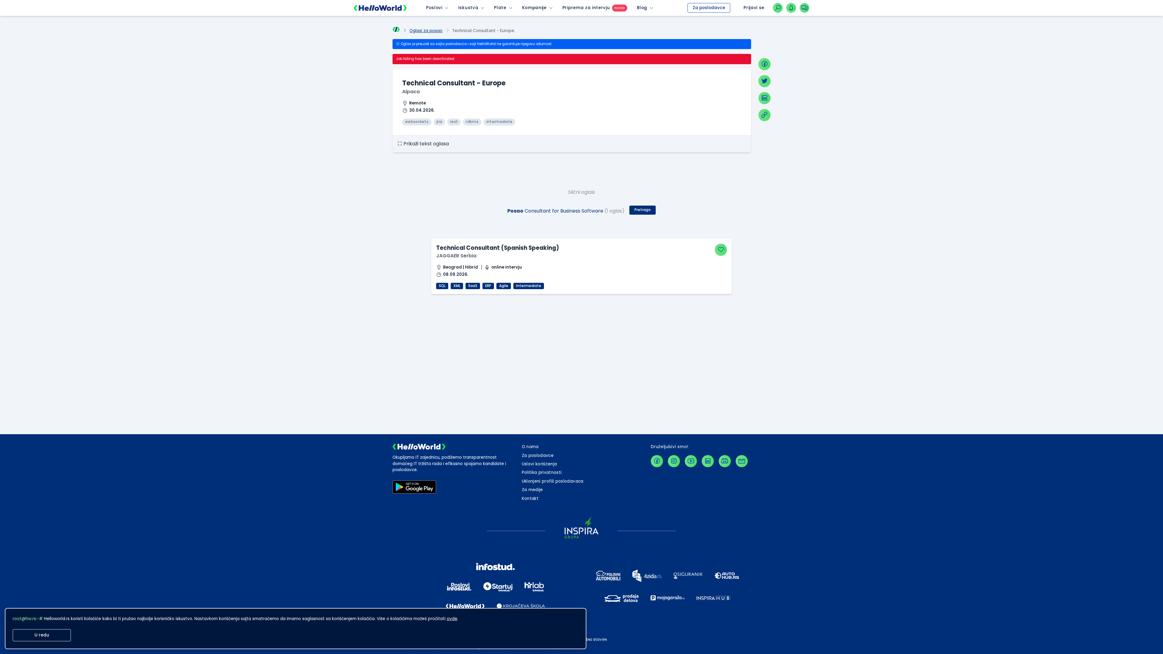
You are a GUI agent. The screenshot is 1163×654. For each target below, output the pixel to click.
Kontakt (530, 498)
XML (456, 285)
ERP (488, 285)
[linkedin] (764, 98)
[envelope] (742, 461)
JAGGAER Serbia (456, 255)
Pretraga (643, 209)
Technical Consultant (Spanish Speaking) (497, 248)
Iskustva (468, 8)
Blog (642, 8)
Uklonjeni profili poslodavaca (553, 481)
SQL (442, 285)
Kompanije (534, 8)
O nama (530, 447)
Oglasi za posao (425, 31)
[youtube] (691, 461)
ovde (452, 619)
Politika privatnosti (542, 472)
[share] (764, 115)
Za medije (532, 490)
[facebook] (764, 64)
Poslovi (434, 8)
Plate (500, 8)
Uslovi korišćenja (539, 464)
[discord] (725, 461)
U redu (42, 635)
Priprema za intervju (586, 8)
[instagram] (674, 461)
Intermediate (528, 285)
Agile (503, 285)
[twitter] (764, 81)
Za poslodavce (709, 8)
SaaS (472, 285)
